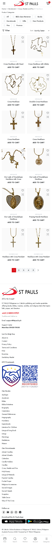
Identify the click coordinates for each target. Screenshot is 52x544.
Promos (19, 25)
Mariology (5, 437)
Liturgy (4, 433)
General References (8, 414)
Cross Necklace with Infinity (38, 64)
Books (40, 17)
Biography (5, 407)
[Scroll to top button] (48, 533)
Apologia (5, 395)
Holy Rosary (6, 471)
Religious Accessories (9, 484)
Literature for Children (9, 427)
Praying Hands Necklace (38, 217)
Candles (4, 465)
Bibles (4, 401)
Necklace (13, 61)
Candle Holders (7, 462)
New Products (38, 21)
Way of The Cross (8, 500)
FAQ (3, 351)
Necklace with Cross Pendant (13, 257)
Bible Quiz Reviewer (23, 17)
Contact (4, 341)
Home (4, 9)
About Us (5, 338)
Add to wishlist (22, 37)
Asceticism (5, 398)
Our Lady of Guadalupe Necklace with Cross (13, 178)
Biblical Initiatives (7, 404)
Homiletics (5, 420)
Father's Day (13, 254)
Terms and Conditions (9, 347)
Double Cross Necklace (39, 101)
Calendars (5, 458)
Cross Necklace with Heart (13, 64)
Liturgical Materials (8, 475)
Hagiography (6, 417)
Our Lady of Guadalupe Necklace (38, 178)
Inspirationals (6, 424)
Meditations (5, 440)
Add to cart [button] (13, 67)
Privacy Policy (6, 344)
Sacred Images (7, 487)
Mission (4, 443)
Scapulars (5, 494)
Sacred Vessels (7, 491)
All (8, 17)
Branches (5, 354)
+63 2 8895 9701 (10, 313)
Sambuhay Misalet (8, 357)
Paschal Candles (7, 478)
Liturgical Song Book (9, 430)
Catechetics (6, 411)
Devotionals (12, 9)
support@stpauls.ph (13, 320)
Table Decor (6, 497)
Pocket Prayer (6, 481)
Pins (8, 25)
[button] (48, 3)
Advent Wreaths (7, 455)
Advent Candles (7, 452)
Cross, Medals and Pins (25, 9)
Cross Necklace (13, 101)
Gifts (24, 21)
